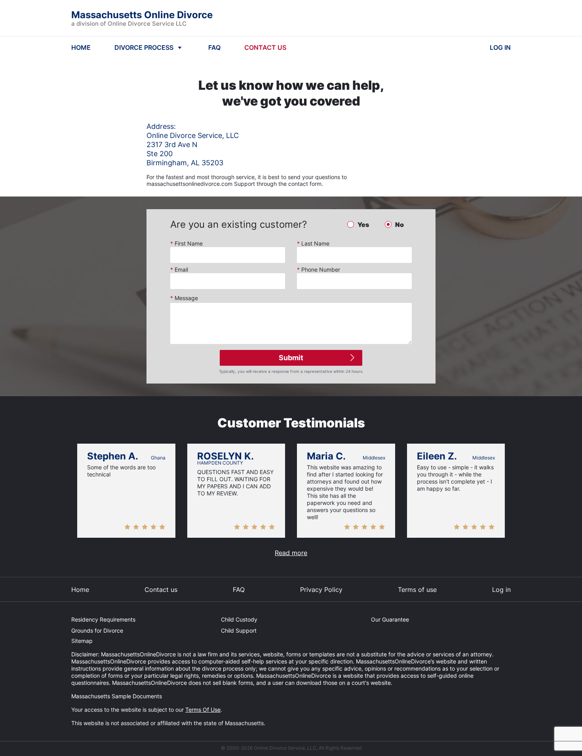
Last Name (313, 243)
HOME (81, 47)
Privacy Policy (321, 589)
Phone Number (318, 269)
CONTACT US (265, 47)
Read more (291, 553)
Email (179, 269)
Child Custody (239, 619)
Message (184, 298)
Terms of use (417, 589)
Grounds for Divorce (97, 630)
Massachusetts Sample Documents (116, 696)
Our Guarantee (390, 619)
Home (80, 589)
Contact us (161, 589)
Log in (501, 589)
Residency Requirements (103, 619)
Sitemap (82, 640)
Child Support (239, 630)
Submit (291, 357)
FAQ (214, 47)
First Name (186, 243)
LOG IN (500, 47)
